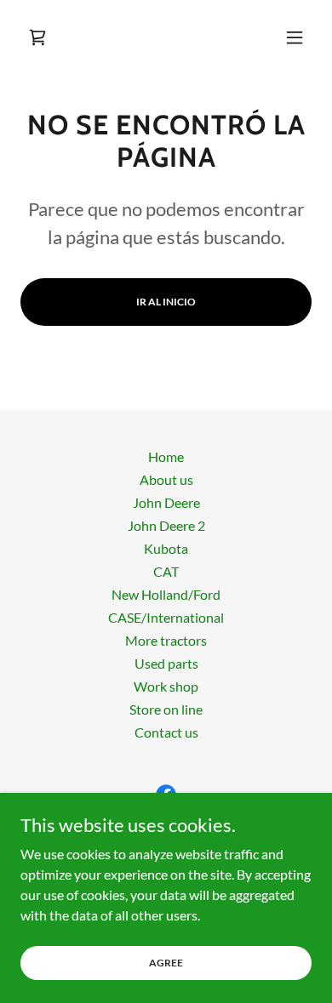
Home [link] (166, 456)
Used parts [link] (166, 663)
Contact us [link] (166, 732)
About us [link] (166, 479)
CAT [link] (166, 571)
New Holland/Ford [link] (166, 594)
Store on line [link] (166, 709)
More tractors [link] (166, 640)
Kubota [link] (166, 548)
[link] (37, 37)
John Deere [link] (166, 502)
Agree (166, 962)
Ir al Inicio (166, 301)
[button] (295, 37)
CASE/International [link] (166, 617)
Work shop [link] (166, 686)
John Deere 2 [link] (166, 525)
